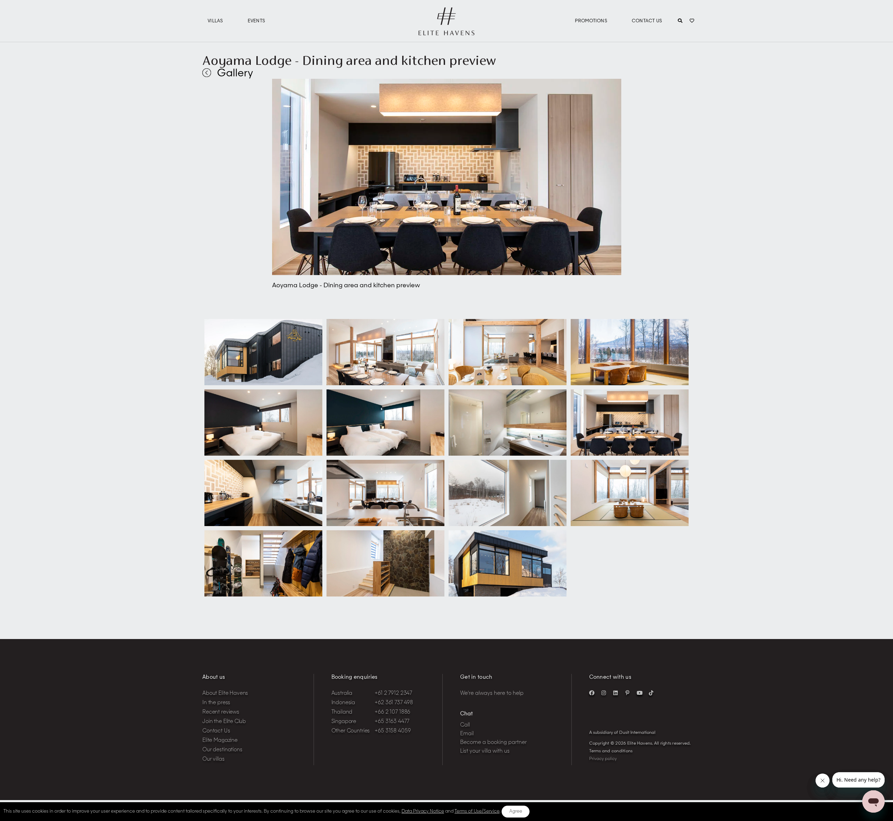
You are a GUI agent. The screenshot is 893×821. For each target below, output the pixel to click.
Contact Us (647, 21)
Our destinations (222, 750)
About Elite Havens (225, 693)
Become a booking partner (493, 742)
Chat (466, 714)
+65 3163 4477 (392, 721)
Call (465, 725)
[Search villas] (680, 21)
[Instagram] (604, 692)
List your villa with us (485, 751)
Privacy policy (603, 759)
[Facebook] (592, 692)
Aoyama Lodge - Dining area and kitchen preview (349, 60)
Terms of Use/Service (477, 811)
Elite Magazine (220, 740)
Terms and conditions (611, 751)
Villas (215, 21)
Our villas (213, 759)
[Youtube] (639, 692)
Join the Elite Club (224, 721)
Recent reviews (220, 712)
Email (467, 734)
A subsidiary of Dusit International (622, 733)
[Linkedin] (615, 692)
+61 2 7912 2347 (393, 693)
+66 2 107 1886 (392, 712)
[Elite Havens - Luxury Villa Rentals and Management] (446, 32)
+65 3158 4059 (393, 731)
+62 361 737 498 (394, 703)
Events (256, 21)
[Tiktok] (651, 692)
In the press (216, 703)
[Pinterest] (627, 692)
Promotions (591, 21)
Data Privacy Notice (423, 811)
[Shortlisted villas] (692, 21)
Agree (515, 811)
